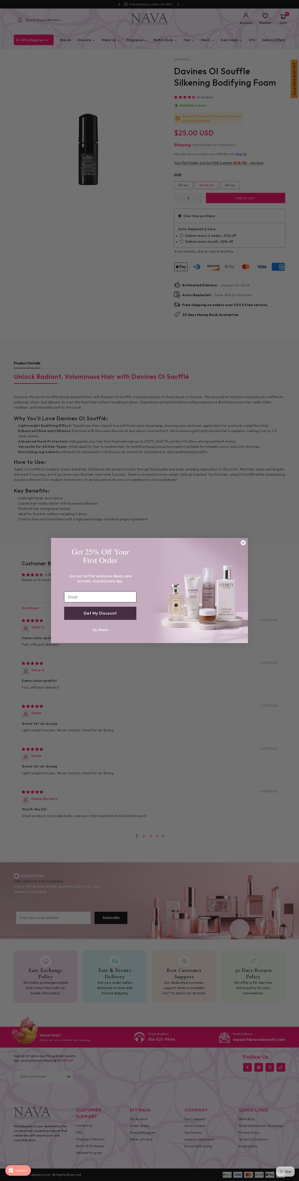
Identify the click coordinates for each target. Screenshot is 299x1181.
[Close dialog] (243, 542)
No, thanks (100, 630)
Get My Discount (100, 613)
